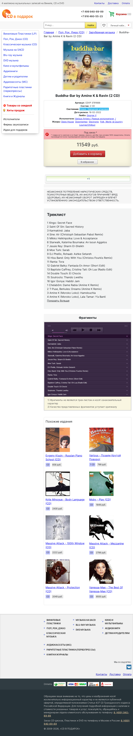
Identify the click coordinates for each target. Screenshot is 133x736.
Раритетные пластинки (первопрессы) (17, 89)
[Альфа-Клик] (107, 684)
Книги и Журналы (14, 96)
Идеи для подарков (15, 129)
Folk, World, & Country (111, 121)
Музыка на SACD (13, 49)
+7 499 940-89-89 (92, 11)
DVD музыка (10, 60)
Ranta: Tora (52, 375)
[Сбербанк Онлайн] (60, 684)
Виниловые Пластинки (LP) (20, 33)
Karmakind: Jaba (54, 344)
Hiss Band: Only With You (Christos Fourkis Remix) (68, 371)
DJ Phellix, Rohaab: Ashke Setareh (61, 367)
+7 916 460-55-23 (92, 16)
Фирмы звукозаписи (15, 124)
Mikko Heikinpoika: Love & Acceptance (63, 352)
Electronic (94, 121)
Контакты (99, 3)
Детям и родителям (15, 76)
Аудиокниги (10, 71)
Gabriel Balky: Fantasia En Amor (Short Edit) (65, 379)
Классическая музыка (55, 635)
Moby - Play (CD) (100, 499)
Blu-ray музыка (12, 55)
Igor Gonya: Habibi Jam (57, 394)
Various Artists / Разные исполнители (94, 118)
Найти (90, 25)
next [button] (99, 330)
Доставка (113, 3)
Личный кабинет (119, 25)
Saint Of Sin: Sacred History (59, 340)
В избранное (87, 162)
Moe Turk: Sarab (54, 363)
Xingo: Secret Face (55, 336)
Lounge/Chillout (87, 125)
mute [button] (53, 330)
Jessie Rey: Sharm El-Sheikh (59, 359)
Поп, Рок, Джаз (56, 628)
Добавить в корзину (87, 154)
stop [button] (91, 330)
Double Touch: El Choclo (57, 387)
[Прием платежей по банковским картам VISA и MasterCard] (77, 684)
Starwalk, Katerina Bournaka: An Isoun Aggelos (66, 356)
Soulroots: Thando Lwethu (58, 390)
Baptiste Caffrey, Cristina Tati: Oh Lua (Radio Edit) (67, 383)
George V (92, 115)
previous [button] (75, 330)
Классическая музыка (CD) (20, 44)
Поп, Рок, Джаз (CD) (15, 39)
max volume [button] (67, 330)
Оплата (126, 3)
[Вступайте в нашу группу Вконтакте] (129, 666)
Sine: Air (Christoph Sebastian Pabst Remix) (65, 348)
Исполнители (11, 119)
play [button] (83, 330)
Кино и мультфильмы (16, 65)
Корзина (123, 14)
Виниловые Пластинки (54, 622)
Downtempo (81, 121)
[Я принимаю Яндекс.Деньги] (93, 684)
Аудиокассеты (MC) (15, 81)
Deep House (67, 121)
